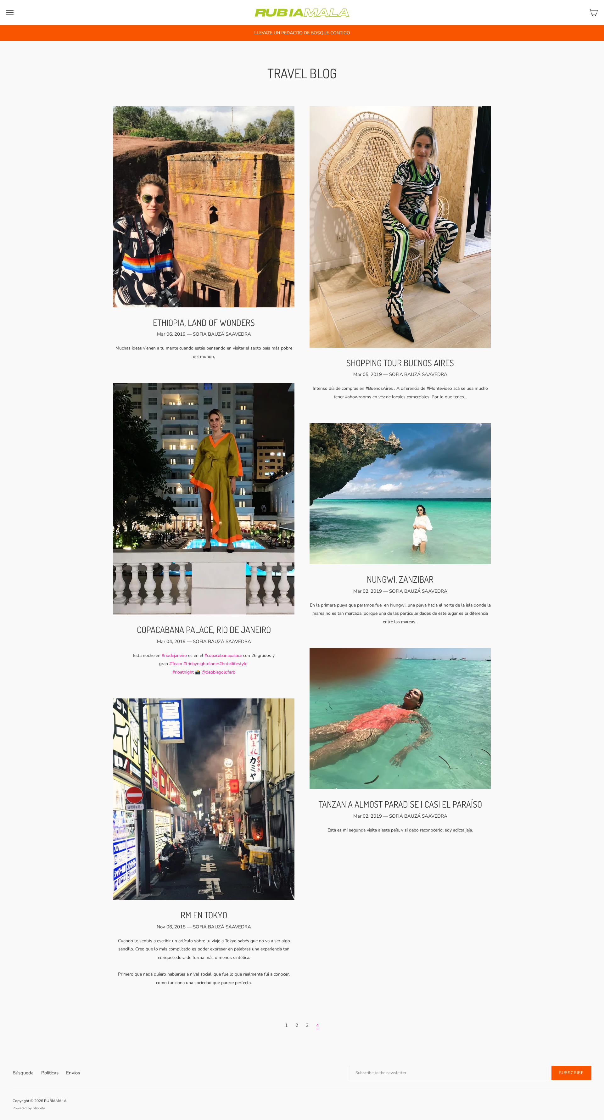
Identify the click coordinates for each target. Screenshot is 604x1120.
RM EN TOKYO (204, 915)
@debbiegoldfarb (218, 672)
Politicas (50, 1073)
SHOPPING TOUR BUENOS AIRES (400, 362)
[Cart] (593, 13)
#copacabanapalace (223, 655)
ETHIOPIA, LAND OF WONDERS (204, 322)
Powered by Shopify (29, 1108)
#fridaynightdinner (201, 664)
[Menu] (10, 13)
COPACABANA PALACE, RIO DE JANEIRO (204, 629)
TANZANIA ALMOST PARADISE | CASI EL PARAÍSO (400, 804)
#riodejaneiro (174, 655)
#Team (175, 664)
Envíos (73, 1073)
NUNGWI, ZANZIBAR (400, 579)
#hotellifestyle (233, 664)
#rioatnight (183, 672)
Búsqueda (23, 1073)
